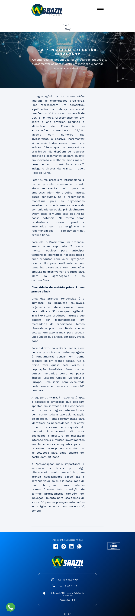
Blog (67, 29)
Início (65, 25)
